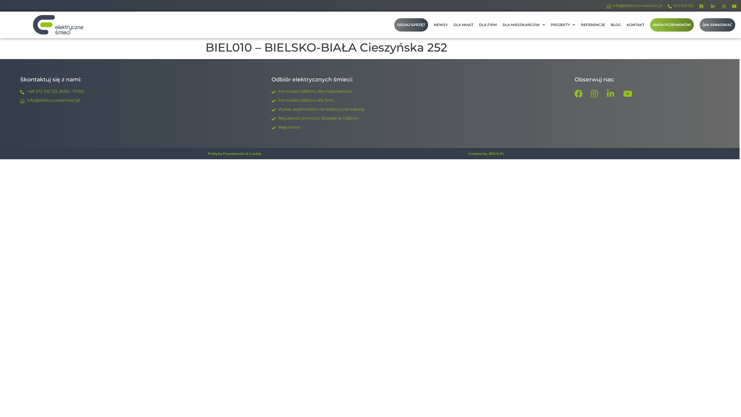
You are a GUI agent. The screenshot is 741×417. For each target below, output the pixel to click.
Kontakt (635, 25)
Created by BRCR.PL (487, 153)
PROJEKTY (560, 25)
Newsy (441, 25)
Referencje (593, 25)
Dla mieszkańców (521, 25)
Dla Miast (463, 25)
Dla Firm (488, 25)
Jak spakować (717, 25)
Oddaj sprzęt (411, 25)
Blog (616, 25)
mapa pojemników (672, 25)
